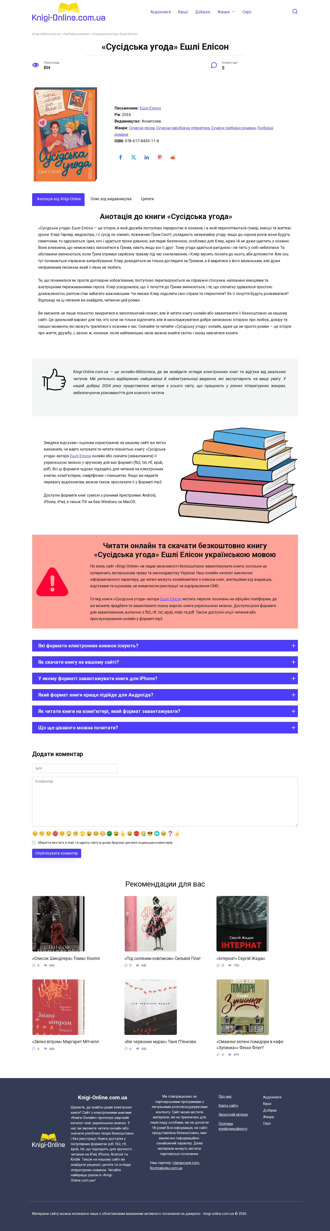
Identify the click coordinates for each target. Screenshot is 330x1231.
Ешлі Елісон (150, 108)
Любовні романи (76, 34)
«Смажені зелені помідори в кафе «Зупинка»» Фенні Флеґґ (249, 1044)
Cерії (247, 12)
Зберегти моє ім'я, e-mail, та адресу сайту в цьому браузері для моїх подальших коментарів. (105, 842)
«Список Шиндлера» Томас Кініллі (66, 958)
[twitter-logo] (134, 157)
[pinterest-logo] (160, 157)
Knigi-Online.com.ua (46, 34)
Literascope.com (186, 1163)
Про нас (225, 1096)
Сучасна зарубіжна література (182, 128)
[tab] (58, 199)
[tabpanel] (165, 274)
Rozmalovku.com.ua (166, 1168)
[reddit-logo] (173, 157)
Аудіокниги (161, 12)
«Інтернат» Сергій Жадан (240, 958)
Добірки (202, 12)
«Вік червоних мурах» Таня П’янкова (160, 1041)
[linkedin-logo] (147, 157)
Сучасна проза (142, 128)
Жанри (223, 12)
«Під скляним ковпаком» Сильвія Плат (162, 958)
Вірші (183, 12)
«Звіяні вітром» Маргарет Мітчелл (65, 1041)
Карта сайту (228, 1106)
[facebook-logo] (121, 157)
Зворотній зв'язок (233, 1115)
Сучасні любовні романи (233, 128)
